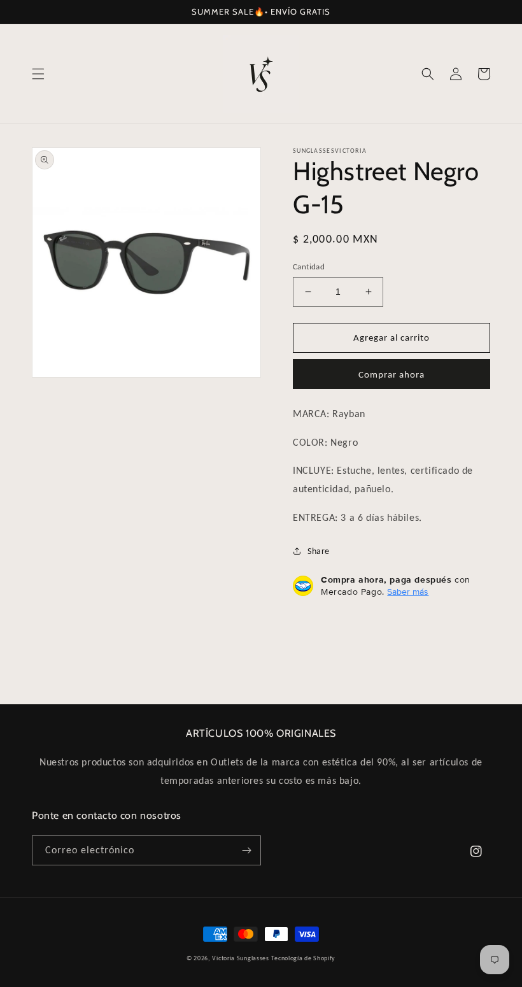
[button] (38, 74)
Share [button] (318, 551)
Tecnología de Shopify (303, 958)
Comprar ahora (391, 374)
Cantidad (309, 266)
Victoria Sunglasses (240, 958)
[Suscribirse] (246, 850)
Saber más (407, 591)
